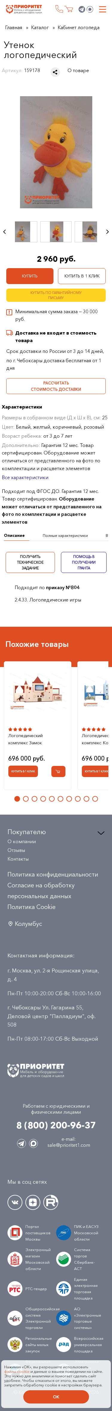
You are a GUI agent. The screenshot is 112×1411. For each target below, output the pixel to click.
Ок (56, 1397)
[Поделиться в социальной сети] (55, 72)
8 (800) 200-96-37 (59, 9)
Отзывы (16, 850)
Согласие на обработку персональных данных (41, 891)
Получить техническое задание (30, 562)
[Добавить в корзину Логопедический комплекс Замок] (58, 771)
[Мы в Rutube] (50, 1202)
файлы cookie (17, 1371)
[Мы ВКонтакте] (14, 1202)
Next (107, 231)
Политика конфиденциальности (52, 874)
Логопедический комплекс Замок (25, 739)
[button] (17, 799)
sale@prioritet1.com (68, 1145)
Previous (4, 231)
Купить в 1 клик (82, 276)
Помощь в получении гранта (84, 562)
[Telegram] (82, 9)
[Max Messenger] (90, 9)
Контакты (18, 859)
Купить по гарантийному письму (56, 295)
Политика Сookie (31, 907)
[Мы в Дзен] (32, 1202)
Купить (30, 276)
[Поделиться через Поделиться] (55, 72)
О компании (21, 841)
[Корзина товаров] (69, 9)
